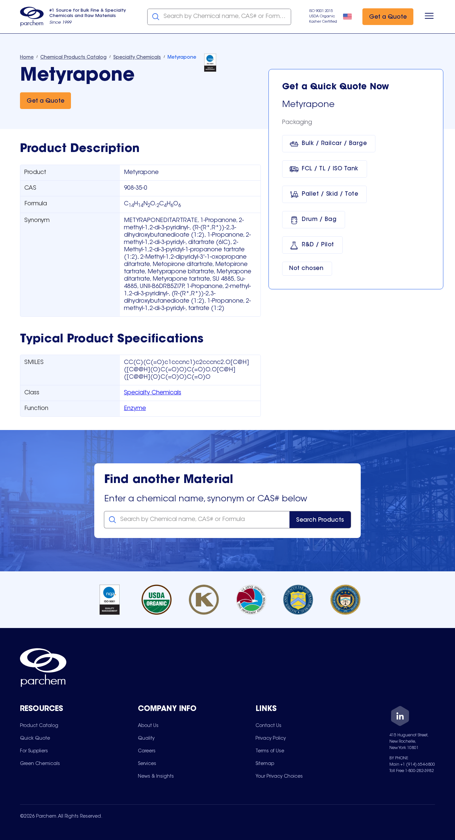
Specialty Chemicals (152, 393)
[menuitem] (39, 726)
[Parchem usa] (32, 17)
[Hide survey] (436, 666)
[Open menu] (429, 16)
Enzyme (135, 409)
